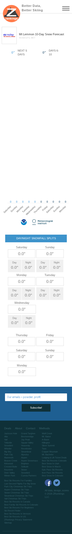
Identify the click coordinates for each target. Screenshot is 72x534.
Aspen (24, 457)
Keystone (8, 469)
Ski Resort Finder (12, 510)
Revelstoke (26, 448)
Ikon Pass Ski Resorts (52, 473)
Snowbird (8, 445)
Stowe (24, 469)
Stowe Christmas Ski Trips (16, 492)
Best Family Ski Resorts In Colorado (21, 505)
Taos (44, 448)
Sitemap (8, 523)
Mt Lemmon (27, 34)
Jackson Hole (10, 433)
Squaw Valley (27, 442)
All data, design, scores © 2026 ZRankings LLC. (57, 493)
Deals (7, 428)
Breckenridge (27, 436)
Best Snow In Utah (50, 463)
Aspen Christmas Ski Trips (16, 489)
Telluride (8, 442)
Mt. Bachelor (48, 454)
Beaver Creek (10, 460)
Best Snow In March (51, 466)
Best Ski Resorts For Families (18, 480)
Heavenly (25, 445)
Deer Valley (9, 473)
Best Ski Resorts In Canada (17, 501)
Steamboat (26, 451)
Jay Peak (25, 439)
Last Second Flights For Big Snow (20, 483)
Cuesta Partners (28, 475)
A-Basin (45, 439)
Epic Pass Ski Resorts (52, 469)
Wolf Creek (47, 433)
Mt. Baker (46, 436)
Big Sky (7, 451)
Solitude (24, 466)
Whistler (8, 448)
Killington (46, 442)
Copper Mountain (50, 451)
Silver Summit (48, 445)
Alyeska (25, 454)
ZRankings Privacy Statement (18, 519)
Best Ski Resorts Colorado (54, 460)
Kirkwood (8, 463)
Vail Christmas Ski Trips (15, 498)
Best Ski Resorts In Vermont (17, 514)
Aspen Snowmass (29, 460)
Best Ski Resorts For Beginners (19, 507)
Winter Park (9, 475)
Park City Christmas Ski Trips (18, 486)
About (18, 428)
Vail (5, 439)
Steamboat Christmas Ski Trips (18, 496)
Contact (30, 428)
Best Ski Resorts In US (15, 516)
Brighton (25, 463)
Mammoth (8, 457)
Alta (6, 436)
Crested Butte (10, 466)
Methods (44, 428)
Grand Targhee (28, 433)
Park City (8, 454)
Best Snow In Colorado (52, 475)
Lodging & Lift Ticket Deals (54, 457)
